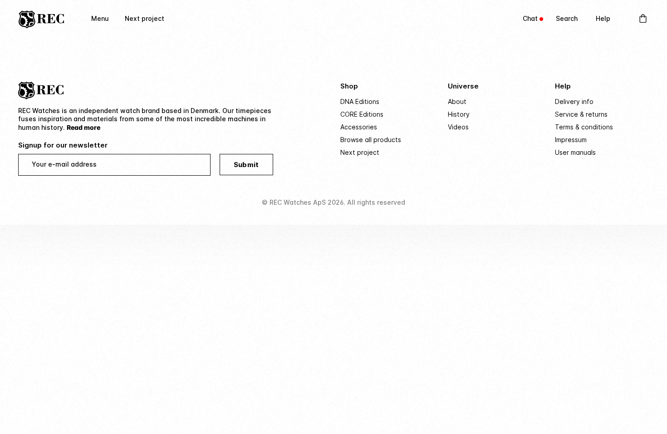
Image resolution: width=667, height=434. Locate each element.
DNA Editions (359, 101)
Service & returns (581, 114)
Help (603, 18)
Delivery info (574, 101)
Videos (458, 127)
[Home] (41, 19)
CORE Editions (361, 114)
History (459, 114)
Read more (83, 127)
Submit (246, 164)
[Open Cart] (643, 18)
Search (567, 18)
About (457, 101)
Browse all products (370, 139)
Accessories (358, 127)
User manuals (575, 152)
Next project (144, 18)
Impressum (571, 139)
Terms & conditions (584, 127)
